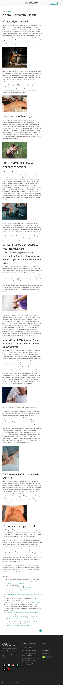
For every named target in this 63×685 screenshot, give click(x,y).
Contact (44, 653)
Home (43, 643)
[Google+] (6, 2)
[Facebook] (4, 665)
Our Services (45, 650)
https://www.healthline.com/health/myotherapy (17, 625)
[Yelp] (14, 2)
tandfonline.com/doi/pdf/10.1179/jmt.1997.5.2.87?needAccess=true (22, 602)
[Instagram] (8, 2)
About (44, 647)
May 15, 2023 (6, 11)
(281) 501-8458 (29, 647)
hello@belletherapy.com (31, 650)
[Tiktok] (4, 669)
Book (53, 3)
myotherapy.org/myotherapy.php (28, 621)
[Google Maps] (8, 665)
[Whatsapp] (11, 2)
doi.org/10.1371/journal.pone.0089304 (14, 584)
